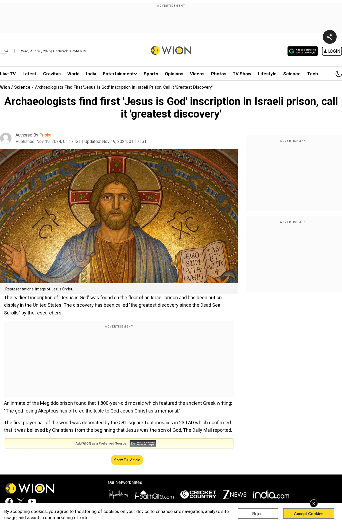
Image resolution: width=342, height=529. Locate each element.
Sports (151, 73)
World (73, 73)
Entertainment (118, 73)
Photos (218, 73)
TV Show (242, 73)
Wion (5, 87)
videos (197, 73)
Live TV (8, 73)
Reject (257, 513)
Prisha (45, 135)
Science (292, 73)
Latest (29, 73)
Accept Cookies (308, 513)
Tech (312, 73)
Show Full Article (127, 460)
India (91, 73)
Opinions (174, 73)
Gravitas (52, 73)
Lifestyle (267, 73)
